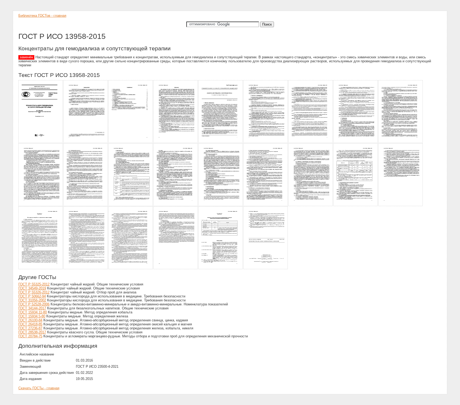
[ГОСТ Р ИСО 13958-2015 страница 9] (400, 142)
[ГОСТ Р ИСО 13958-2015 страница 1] (40, 142)
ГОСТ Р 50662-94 (32, 296)
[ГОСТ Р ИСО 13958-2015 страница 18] (400, 205)
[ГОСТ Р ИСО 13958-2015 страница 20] (85, 268)
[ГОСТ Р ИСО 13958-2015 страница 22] (175, 268)
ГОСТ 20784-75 (30, 336)
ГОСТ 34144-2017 (32, 308)
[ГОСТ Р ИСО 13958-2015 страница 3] (130, 142)
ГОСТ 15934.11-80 (32, 312)
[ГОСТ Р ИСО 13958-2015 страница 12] (130, 205)
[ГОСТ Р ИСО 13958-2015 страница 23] (220, 268)
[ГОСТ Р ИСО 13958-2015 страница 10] (40, 205)
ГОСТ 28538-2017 (32, 332)
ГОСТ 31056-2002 (32, 300)
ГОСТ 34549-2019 (32, 288)
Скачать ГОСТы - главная (38, 388)
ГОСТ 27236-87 (30, 328)
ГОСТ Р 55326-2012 (34, 292)
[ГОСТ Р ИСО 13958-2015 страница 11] (85, 205)
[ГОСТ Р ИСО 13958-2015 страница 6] (265, 142)
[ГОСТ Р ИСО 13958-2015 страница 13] (175, 205)
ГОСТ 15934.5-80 (31, 316)
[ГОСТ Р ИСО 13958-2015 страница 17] (355, 205)
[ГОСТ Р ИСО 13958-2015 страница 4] (175, 142)
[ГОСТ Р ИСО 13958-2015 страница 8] (355, 142)
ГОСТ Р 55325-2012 (34, 284)
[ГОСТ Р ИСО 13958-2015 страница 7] (310, 142)
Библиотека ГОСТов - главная (42, 16)
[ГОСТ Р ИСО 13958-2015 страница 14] (220, 205)
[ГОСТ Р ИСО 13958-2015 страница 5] (220, 142)
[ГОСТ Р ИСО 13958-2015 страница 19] (40, 268)
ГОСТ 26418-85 (30, 324)
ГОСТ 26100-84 (30, 320)
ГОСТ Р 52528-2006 (34, 304)
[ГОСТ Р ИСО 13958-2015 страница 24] (265, 268)
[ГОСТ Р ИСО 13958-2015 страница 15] (265, 205)
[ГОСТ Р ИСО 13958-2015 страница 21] (130, 268)
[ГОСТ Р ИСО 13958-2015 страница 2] (85, 142)
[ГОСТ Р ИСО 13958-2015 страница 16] (310, 205)
